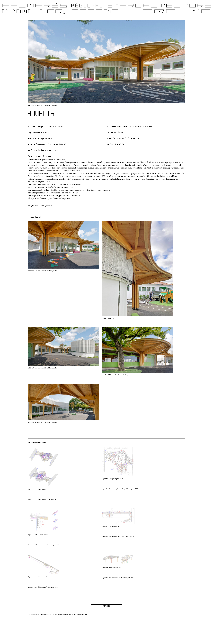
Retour (106, 606)
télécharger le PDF (53, 499)
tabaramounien (82, 614)
